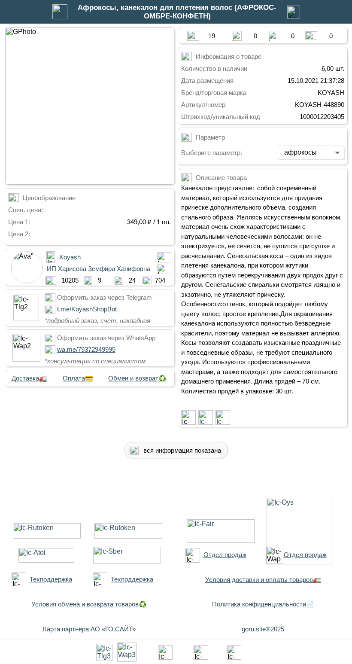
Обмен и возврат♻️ (137, 378)
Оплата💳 (78, 378)
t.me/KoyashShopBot (87, 309)
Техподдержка (51, 579)
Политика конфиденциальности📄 (263, 604)
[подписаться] (188, 417)
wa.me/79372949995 (86, 349)
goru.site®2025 (263, 629)
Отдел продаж (224, 554)
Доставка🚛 (29, 378)
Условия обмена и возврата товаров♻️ (89, 604)
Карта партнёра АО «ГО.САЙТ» (89, 629)
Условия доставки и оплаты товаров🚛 (263, 579)
